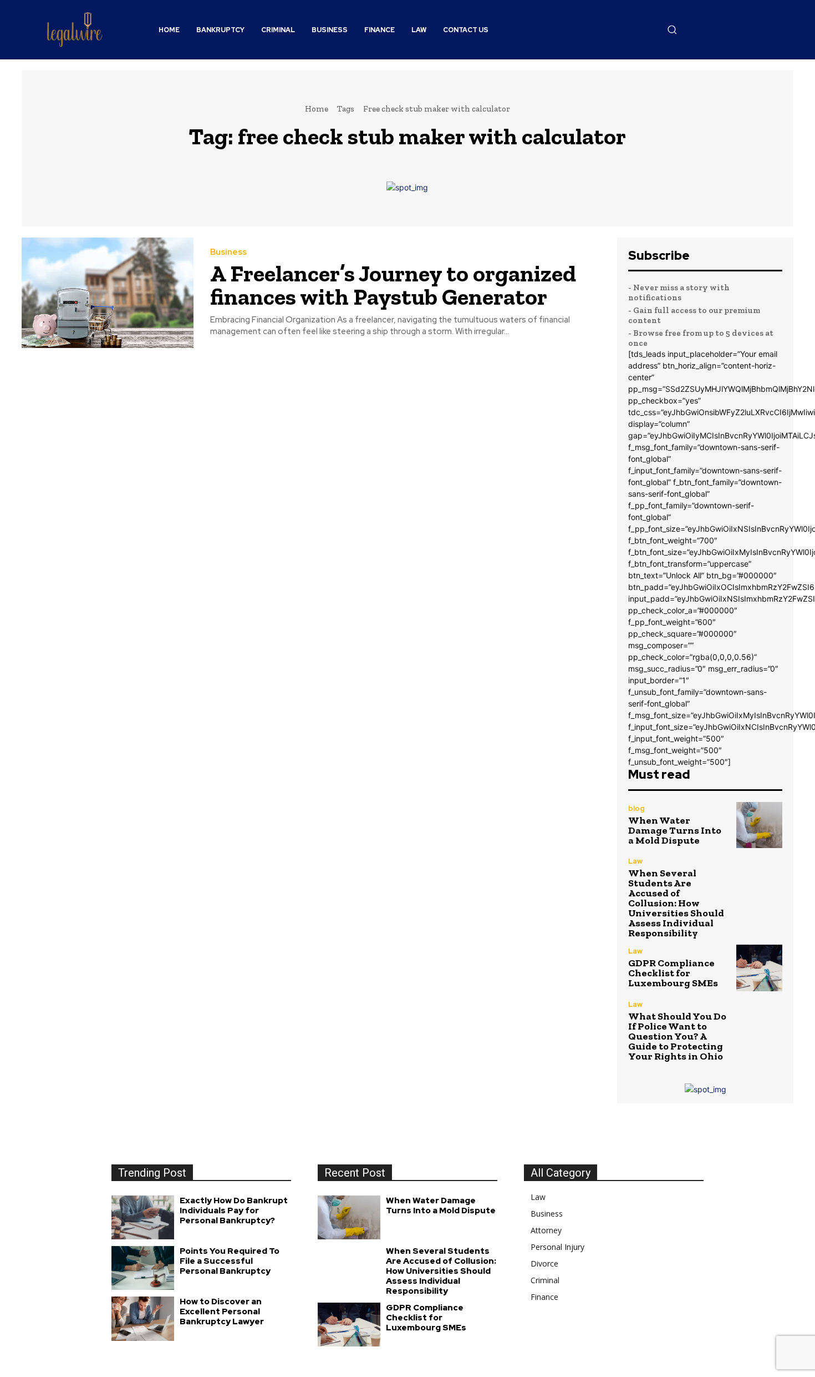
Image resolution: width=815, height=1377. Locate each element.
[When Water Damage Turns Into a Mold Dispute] (759, 825)
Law (635, 861)
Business (228, 252)
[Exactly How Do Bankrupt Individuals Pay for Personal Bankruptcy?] (142, 1217)
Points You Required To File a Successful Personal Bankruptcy (229, 1261)
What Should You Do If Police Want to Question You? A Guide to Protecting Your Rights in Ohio (677, 1036)
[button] (672, 29)
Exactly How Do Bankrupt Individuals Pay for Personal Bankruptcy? (234, 1210)
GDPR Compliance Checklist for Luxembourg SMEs (673, 973)
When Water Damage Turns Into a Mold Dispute (674, 830)
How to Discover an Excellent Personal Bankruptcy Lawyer (222, 1311)
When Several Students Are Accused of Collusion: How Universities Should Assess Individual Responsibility (676, 903)
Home (316, 109)
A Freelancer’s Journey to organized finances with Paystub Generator (393, 285)
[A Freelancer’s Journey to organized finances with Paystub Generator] (107, 293)
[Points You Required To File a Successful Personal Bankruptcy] (142, 1268)
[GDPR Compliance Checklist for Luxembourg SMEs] (759, 968)
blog (636, 808)
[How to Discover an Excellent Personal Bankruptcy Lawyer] (142, 1318)
